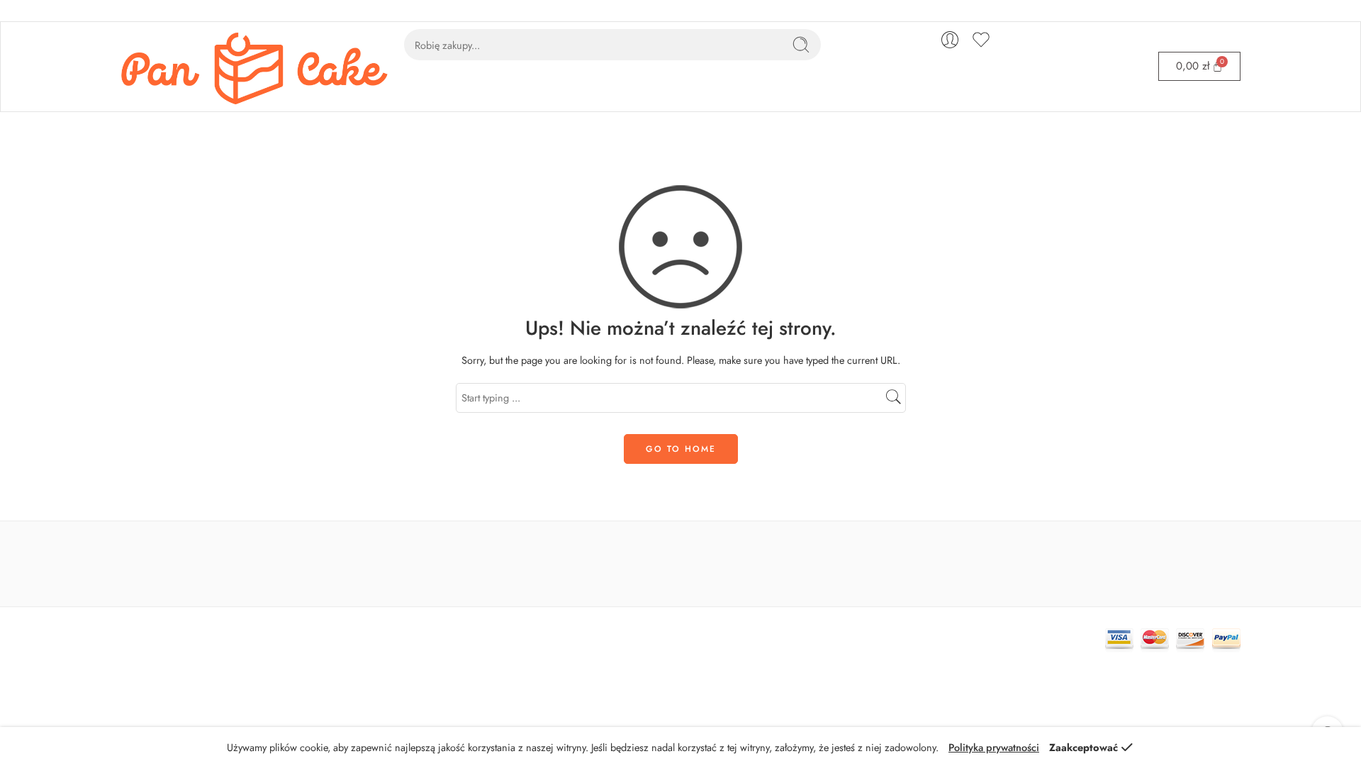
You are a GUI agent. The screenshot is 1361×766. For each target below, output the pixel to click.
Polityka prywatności (993, 747)
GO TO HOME (681, 449)
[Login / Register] (949, 39)
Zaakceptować (1083, 747)
